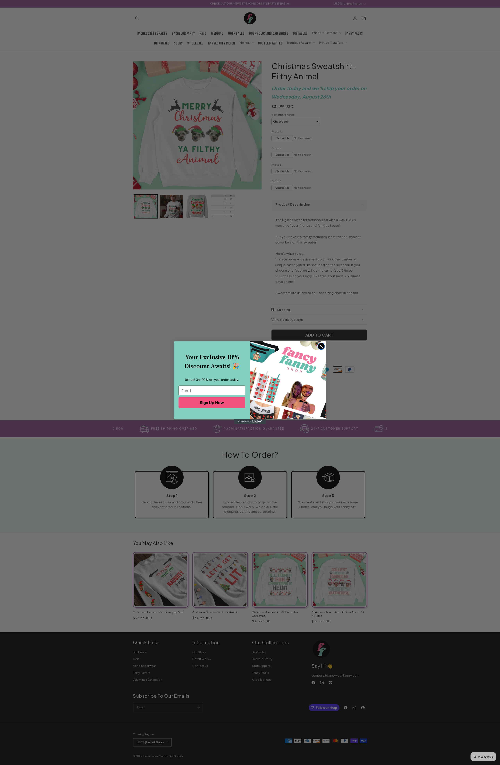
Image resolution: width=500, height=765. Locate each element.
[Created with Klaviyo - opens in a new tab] (250, 421)
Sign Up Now (212, 402)
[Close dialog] (321, 346)
